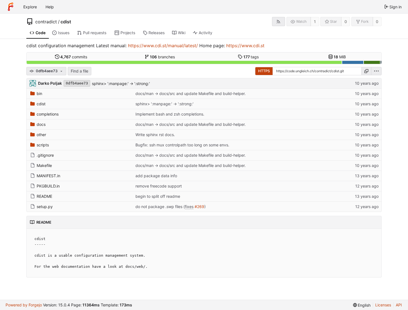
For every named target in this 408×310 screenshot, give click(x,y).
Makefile (44, 165)
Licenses (383, 304)
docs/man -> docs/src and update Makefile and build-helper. (190, 93)
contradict (46, 21)
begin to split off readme (157, 196)
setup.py (45, 206)
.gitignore (45, 155)
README (44, 196)
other (41, 134)
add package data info (156, 175)
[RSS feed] (278, 21)
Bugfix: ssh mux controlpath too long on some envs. (182, 144)
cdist (66, 21)
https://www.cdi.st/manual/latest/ (163, 45)
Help (50, 6)
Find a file (79, 71)
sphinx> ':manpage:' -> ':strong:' (121, 83)
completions (48, 114)
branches (162, 56)
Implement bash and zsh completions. (169, 114)
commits (73, 56)
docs (41, 124)
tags (251, 56)
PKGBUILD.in (48, 186)
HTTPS (264, 71)
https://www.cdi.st (245, 45)
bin (39, 93)
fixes (189, 206)
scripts (43, 144)
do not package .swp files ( (160, 206)
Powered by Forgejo (24, 304)
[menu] (376, 71)
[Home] (10, 7)
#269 (199, 206)
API (399, 304)
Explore (30, 6)
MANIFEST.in (48, 175)
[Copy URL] (366, 71)
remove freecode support (158, 186)
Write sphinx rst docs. (155, 134)
